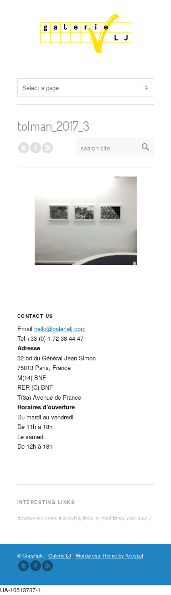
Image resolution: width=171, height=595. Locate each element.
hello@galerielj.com (60, 328)
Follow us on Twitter (23, 147)
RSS (47, 147)
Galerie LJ (59, 555)
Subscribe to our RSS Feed (47, 565)
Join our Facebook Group (35, 147)
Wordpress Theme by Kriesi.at (109, 555)
